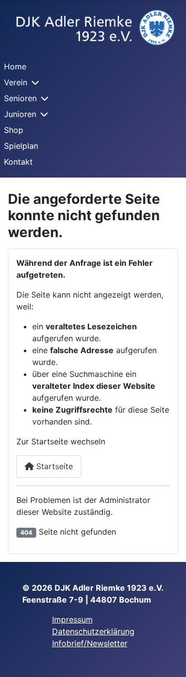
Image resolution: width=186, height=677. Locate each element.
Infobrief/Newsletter (89, 643)
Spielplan (21, 146)
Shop (13, 130)
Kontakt (18, 162)
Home (15, 66)
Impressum (72, 619)
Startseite (53, 466)
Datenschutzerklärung (93, 631)
